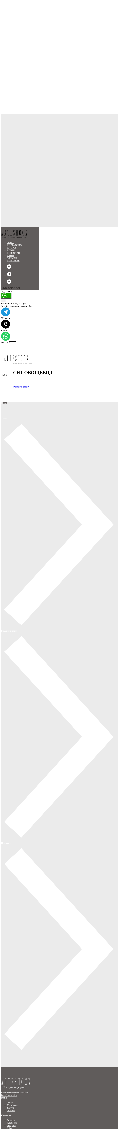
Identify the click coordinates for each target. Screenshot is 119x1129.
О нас (10, 1102)
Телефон (11, 1120)
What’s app (12, 1123)
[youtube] (9, 268)
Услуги (10, 1108)
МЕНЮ (4, 262)
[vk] (9, 283)
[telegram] (9, 275)
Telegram (11, 1125)
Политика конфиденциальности (15, 1093)
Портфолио (12, 1105)
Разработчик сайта (9, 1095)
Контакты (13, 260)
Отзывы (11, 1110)
